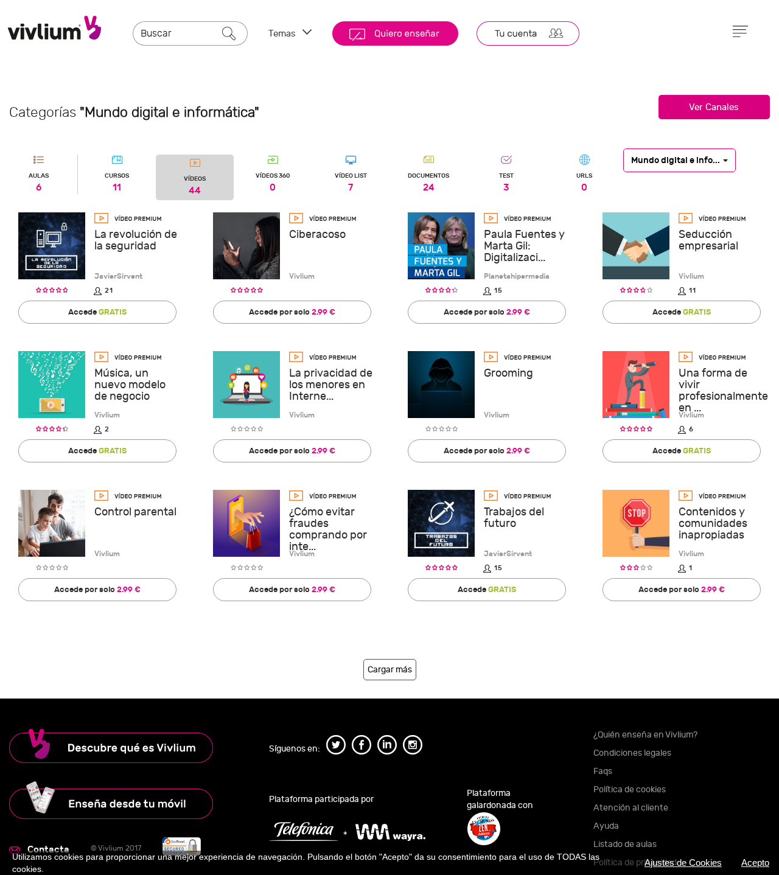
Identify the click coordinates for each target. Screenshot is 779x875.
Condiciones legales (632, 753)
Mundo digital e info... (676, 160)
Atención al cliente (630, 808)
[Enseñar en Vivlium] (130, 800)
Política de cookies (629, 789)
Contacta (48, 849)
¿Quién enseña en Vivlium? (645, 735)
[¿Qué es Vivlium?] (130, 746)
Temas (283, 34)
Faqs (602, 771)
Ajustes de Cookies (683, 862)
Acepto (755, 862)
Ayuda (606, 826)
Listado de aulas (625, 844)
